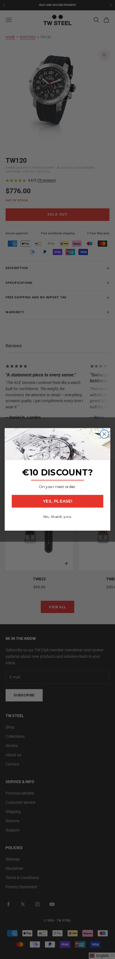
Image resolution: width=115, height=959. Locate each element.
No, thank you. (57, 517)
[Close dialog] (104, 434)
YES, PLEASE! (57, 501)
